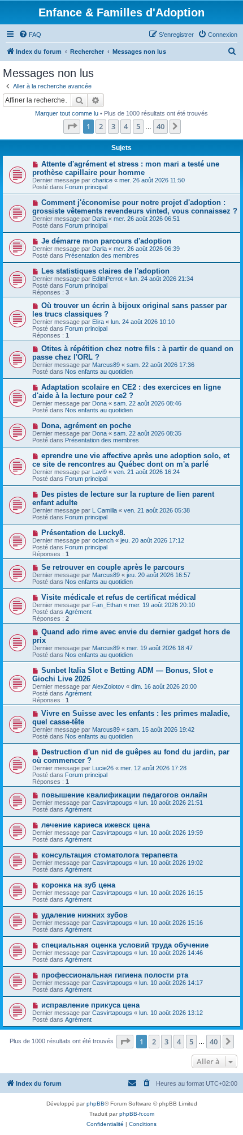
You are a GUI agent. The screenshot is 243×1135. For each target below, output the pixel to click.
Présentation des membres (102, 255)
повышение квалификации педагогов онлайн (124, 795)
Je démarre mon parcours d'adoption (106, 241)
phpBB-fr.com (136, 1114)
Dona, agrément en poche (86, 425)
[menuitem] (30, 34)
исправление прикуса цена (90, 1005)
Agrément (78, 611)
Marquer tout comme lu (66, 113)
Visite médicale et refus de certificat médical (118, 597)
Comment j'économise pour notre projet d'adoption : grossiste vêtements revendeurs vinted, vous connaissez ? (134, 206)
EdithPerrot (107, 278)
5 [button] (138, 126)
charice (102, 180)
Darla (99, 218)
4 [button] (126, 126)
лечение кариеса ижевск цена (95, 825)
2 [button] (101, 126)
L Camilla (104, 510)
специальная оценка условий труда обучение (125, 945)
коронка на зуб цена (78, 885)
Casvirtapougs (112, 802)
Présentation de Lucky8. (83, 532)
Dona (99, 403)
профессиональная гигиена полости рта (114, 975)
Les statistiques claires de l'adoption (105, 271)
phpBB (95, 1103)
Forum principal (86, 187)
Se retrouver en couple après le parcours (112, 567)
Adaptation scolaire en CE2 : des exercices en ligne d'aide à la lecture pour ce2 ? (126, 391)
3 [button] (113, 126)
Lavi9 (99, 471)
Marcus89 (106, 364)
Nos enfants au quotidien (99, 371)
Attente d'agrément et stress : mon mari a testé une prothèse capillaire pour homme (125, 168)
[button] (71, 126)
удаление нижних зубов (84, 915)
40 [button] (160, 126)
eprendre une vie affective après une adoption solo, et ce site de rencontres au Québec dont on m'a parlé (130, 459)
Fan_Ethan (107, 604)
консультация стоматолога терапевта (109, 855)
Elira (98, 321)
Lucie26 (103, 768)
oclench (103, 540)
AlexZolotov (108, 686)
